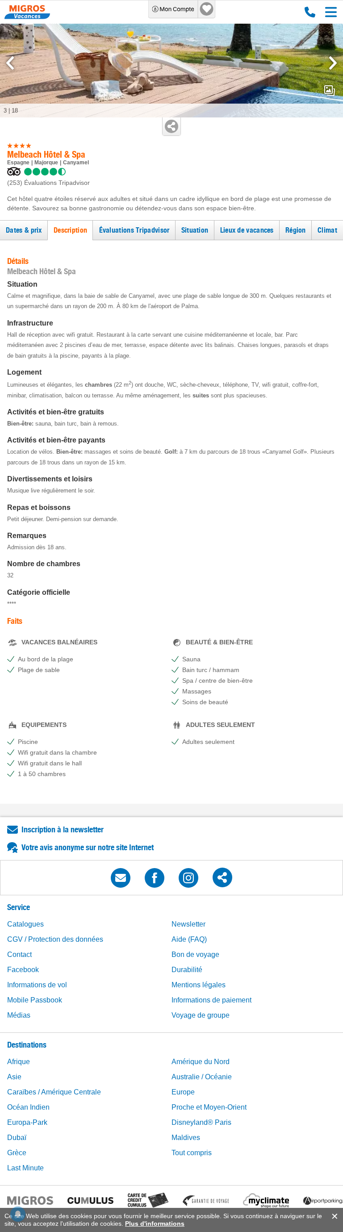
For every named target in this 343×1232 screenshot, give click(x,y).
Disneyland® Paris (201, 1122)
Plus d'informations (154, 1223)
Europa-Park (27, 1122)
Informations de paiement (211, 1000)
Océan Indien (28, 1107)
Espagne (18, 162)
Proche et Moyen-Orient (209, 1107)
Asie (14, 1077)
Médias (18, 1015)
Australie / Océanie (202, 1077)
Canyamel (76, 162)
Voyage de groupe (201, 1015)
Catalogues (25, 924)
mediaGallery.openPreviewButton (329, 91)
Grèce (16, 1153)
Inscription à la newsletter (62, 829)
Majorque (46, 162)
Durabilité (187, 969)
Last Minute (25, 1168)
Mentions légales (199, 985)
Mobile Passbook (34, 1000)
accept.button (334, 1216)
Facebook (23, 969)
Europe (183, 1092)
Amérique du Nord (201, 1061)
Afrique (18, 1061)
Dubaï (16, 1137)
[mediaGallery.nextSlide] (333, 63)
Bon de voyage (195, 954)
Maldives (186, 1137)
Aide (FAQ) (189, 939)
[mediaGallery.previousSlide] (10, 63)
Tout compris (192, 1153)
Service (18, 907)
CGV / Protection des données (55, 939)
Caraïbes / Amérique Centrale (54, 1092)
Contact (19, 954)
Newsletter (188, 924)
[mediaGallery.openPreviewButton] (171, 70)
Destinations (26, 1044)
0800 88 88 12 (308, 12)
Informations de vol (37, 985)
